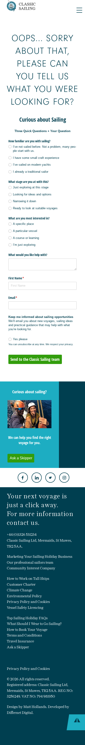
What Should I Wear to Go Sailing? (34, 624)
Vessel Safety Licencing (25, 607)
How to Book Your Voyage (27, 629)
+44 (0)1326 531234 (21, 534)
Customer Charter (21, 584)
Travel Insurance (20, 641)
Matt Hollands (34, 707)
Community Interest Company (31, 568)
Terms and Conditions (24, 635)
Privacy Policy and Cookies (28, 602)
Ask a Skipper (18, 647)
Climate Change (19, 590)
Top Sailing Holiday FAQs (27, 618)
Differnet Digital (20, 713)
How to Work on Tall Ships (28, 578)
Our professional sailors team (30, 562)
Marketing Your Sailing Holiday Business (39, 556)
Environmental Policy (24, 596)
